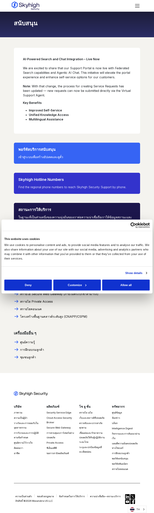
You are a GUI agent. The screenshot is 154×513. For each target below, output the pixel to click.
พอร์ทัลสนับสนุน (120, 458)
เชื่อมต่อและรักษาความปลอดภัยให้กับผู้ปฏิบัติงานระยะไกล (92, 437)
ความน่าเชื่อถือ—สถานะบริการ (105, 496)
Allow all (126, 284)
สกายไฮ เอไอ (85, 412)
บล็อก (115, 423)
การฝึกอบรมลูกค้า (121, 453)
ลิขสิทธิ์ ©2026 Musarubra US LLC (34, 500)
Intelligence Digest (122, 428)
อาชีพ (17, 453)
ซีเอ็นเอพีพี (52, 448)
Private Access (55, 442)
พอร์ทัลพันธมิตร (120, 463)
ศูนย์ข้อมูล (117, 412)
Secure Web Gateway (59, 427)
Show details (133, 273)
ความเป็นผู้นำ (20, 417)
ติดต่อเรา (18, 448)
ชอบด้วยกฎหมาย (45, 496)
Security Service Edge (59, 412)
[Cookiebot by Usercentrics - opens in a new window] (133, 225)
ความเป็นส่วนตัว (23, 496)
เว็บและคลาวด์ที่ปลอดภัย (91, 417)
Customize (75, 284)
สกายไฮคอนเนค (120, 469)
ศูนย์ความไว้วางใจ (23, 442)
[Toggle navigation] (137, 5)
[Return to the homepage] (25, 6)
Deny (28, 284)
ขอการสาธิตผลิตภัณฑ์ (58, 453)
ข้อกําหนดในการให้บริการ (72, 496)
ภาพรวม (18, 412)
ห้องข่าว (116, 417)
